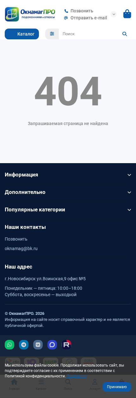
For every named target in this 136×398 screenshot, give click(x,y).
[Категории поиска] (52, 34)
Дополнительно (25, 192)
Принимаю (117, 387)
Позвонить (82, 10)
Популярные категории (35, 209)
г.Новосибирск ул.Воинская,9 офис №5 (45, 278)
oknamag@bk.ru (21, 248)
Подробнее (77, 376)
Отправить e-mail (89, 17)
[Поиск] (124, 34)
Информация (21, 174)
